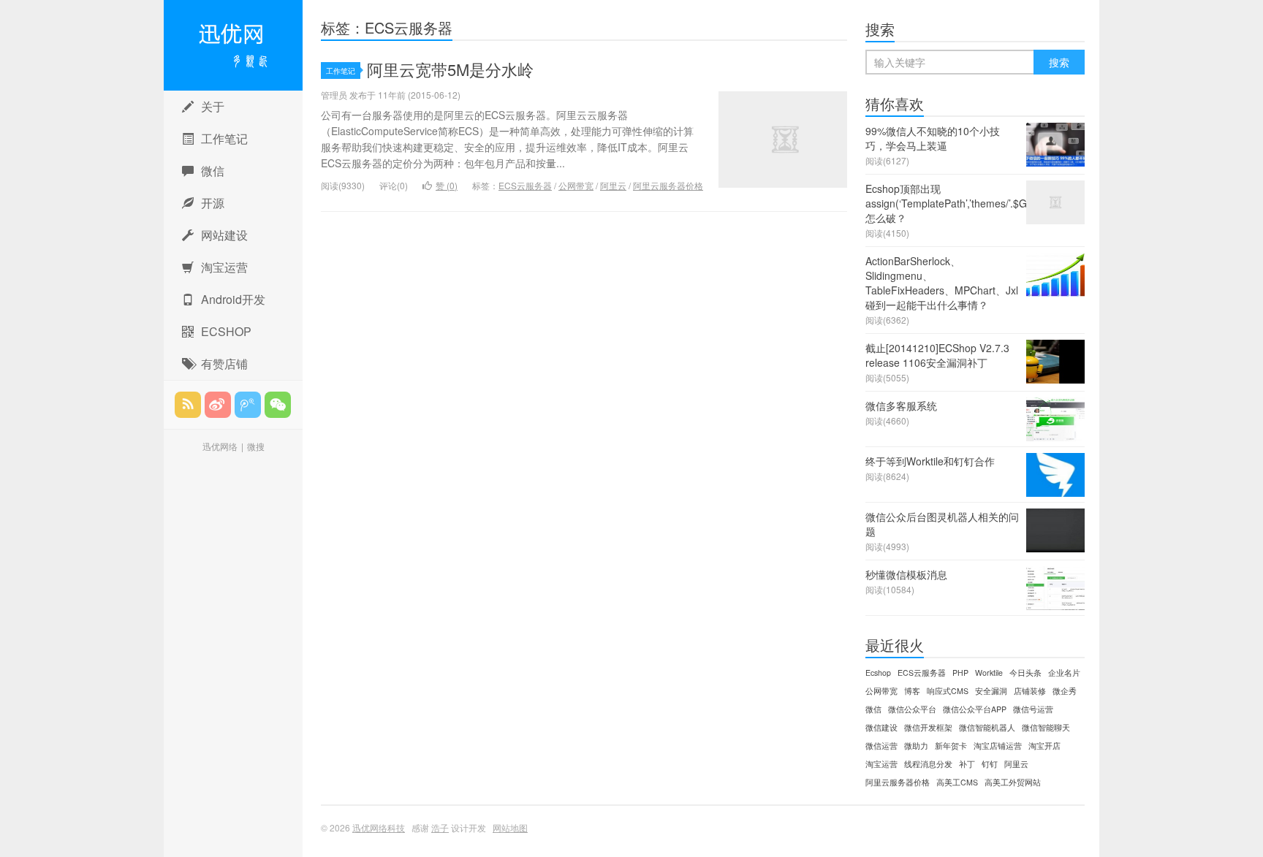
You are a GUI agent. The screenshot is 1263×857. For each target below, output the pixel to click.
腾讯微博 (248, 405)
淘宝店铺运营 (998, 745)
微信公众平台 (912, 709)
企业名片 (1064, 672)
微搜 (256, 446)
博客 (912, 690)
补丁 (967, 763)
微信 (212, 170)
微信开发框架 (928, 727)
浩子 (440, 827)
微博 (218, 405)
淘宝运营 (224, 267)
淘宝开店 (1044, 745)
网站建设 (224, 234)
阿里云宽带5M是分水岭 (450, 69)
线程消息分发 (928, 763)
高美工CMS (957, 782)
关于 (212, 106)
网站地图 (510, 827)
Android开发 (233, 299)
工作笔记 (224, 138)
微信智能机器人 (987, 727)
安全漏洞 (991, 690)
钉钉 (990, 763)
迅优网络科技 (233, 45)
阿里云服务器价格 (668, 185)
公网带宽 (575, 185)
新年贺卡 (951, 745)
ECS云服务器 (525, 185)
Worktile (989, 672)
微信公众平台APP (974, 709)
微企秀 (1064, 690)
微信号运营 (1033, 709)
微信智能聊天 (1046, 727)
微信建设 (881, 727)
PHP (960, 672)
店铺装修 (1030, 690)
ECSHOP (226, 331)
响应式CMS (947, 690)
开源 (212, 202)
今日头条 (1025, 672)
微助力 (916, 745)
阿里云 (613, 185)
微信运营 (881, 745)
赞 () (447, 185)
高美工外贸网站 (1013, 782)
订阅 (188, 405)
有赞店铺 (224, 363)
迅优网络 (220, 446)
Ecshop (878, 672)
